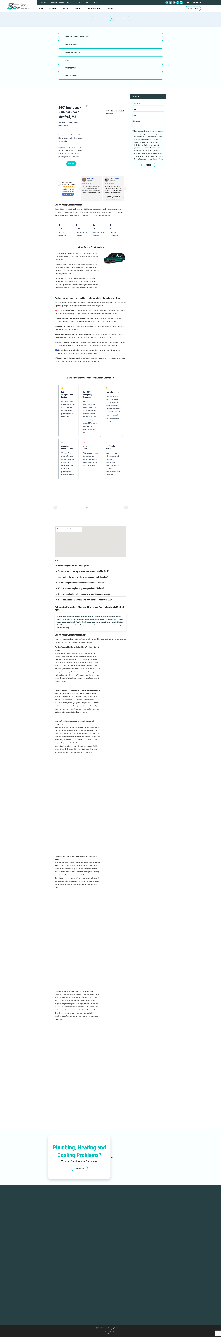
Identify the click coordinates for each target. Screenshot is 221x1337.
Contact (95, 2)
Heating (66, 8)
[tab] (90, 565)
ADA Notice (110, 1334)
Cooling (78, 8)
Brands (78, 2)
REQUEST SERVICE (101, 19)
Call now (71, 163)
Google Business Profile (151, 1207)
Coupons (109, 8)
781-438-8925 (194, 2)
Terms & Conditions (110, 1332)
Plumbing (53, 8)
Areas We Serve (57, 2)
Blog (69, 2)
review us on (67, 194)
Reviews (44, 2)
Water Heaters (94, 8)
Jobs (86, 2)
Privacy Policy (158, 159)
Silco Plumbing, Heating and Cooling (69, 183)
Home (41, 8)
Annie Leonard (114, 178)
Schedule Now (193, 8)
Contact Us (79, 1168)
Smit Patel (90, 178)
